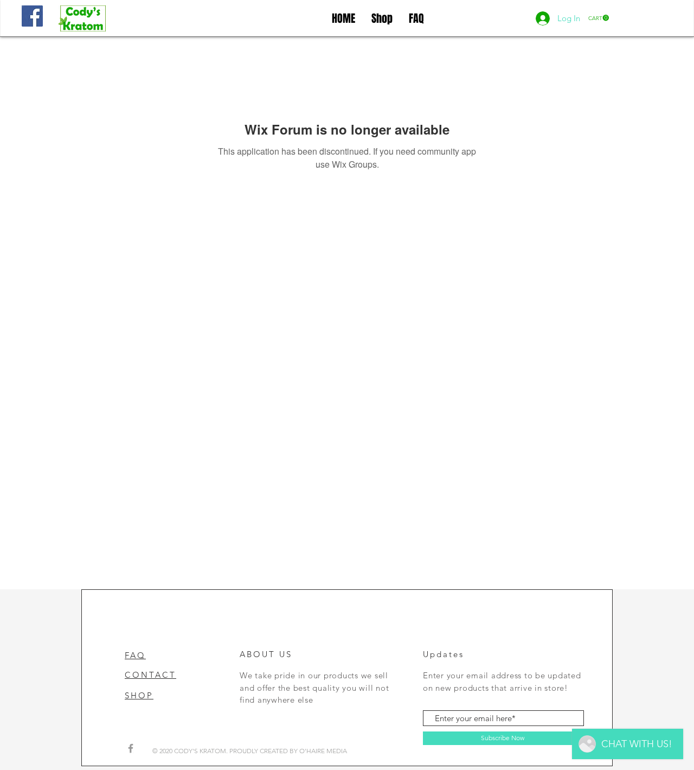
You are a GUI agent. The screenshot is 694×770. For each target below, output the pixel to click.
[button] (598, 18)
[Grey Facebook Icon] (131, 748)
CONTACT (150, 675)
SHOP (139, 695)
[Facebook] (32, 16)
